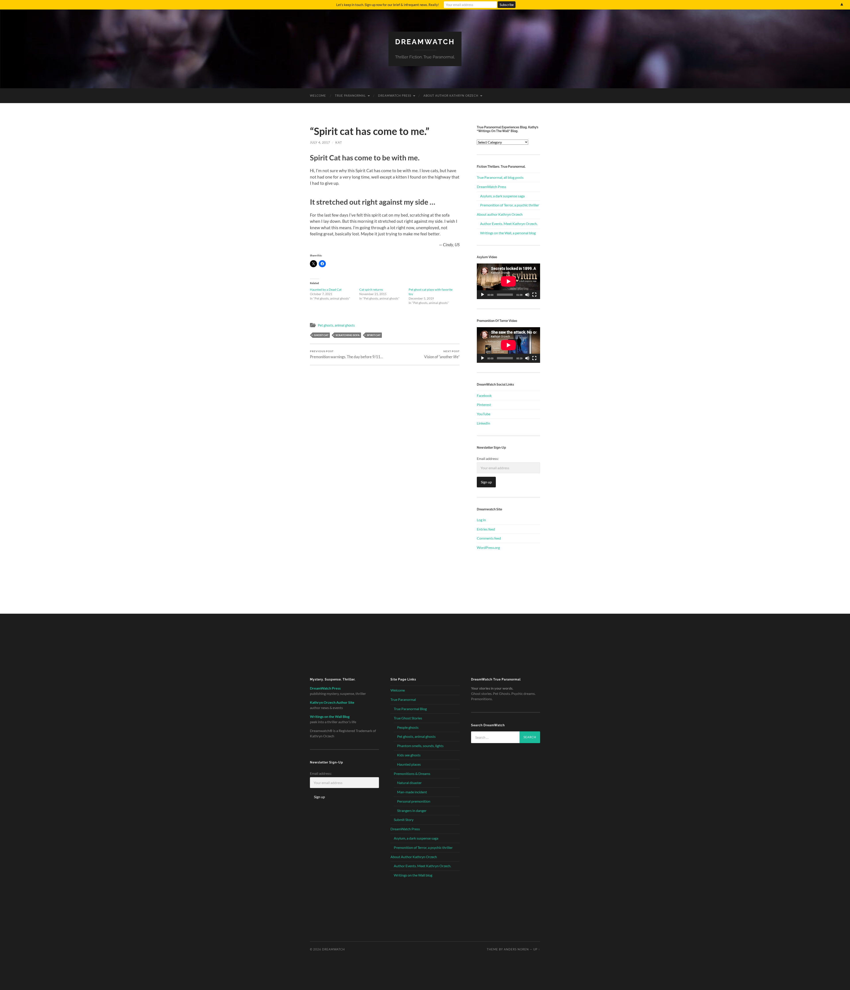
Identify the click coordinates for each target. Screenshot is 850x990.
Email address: (488, 458)
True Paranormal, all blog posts (500, 177)
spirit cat (374, 335)
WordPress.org (488, 547)
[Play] (482, 294)
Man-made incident (412, 792)
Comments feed (489, 538)
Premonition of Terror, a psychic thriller (509, 205)
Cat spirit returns (371, 289)
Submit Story (403, 819)
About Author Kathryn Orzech (450, 95)
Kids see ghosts (409, 755)
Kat (338, 142)
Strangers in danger (412, 810)
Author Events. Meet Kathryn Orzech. (508, 223)
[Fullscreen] (534, 294)
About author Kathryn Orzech (500, 214)
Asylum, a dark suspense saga (502, 196)
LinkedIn (483, 423)
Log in (481, 520)
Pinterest (484, 404)
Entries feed (486, 529)
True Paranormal (350, 95)
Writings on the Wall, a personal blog (508, 233)
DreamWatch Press (394, 95)
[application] (508, 281)
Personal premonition (413, 801)
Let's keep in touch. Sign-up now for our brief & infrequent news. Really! (387, 5)
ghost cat (321, 335)
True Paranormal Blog (410, 709)
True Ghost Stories (408, 718)
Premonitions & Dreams (412, 773)
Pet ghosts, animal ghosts (336, 325)
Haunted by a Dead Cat (326, 289)
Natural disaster (409, 782)
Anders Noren (516, 949)
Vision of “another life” (442, 354)
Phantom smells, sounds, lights (420, 746)
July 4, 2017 (320, 142)
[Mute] (527, 294)
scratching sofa (348, 335)
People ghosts (408, 727)
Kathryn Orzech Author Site (332, 702)
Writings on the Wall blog (413, 875)
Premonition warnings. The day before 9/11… (346, 354)
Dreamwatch (425, 42)
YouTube (483, 414)
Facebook (484, 395)
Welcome (318, 95)
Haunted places (409, 764)
